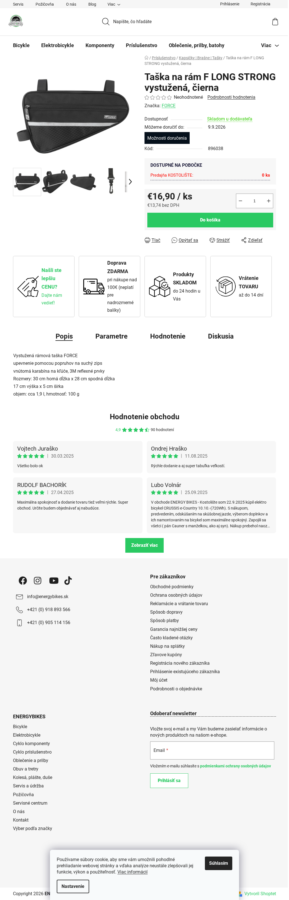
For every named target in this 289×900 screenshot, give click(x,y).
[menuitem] (21, 45)
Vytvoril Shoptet (260, 893)
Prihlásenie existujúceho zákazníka (185, 671)
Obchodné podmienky (172, 586)
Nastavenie (73, 886)
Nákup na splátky (167, 646)
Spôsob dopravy (166, 612)
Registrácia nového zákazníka (180, 663)
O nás (71, 4)
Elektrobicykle (26, 735)
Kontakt (21, 820)
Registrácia (260, 4)
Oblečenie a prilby (30, 760)
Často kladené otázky (171, 637)
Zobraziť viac (144, 545)
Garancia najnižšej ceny (174, 629)
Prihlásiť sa (169, 780)
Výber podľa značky (32, 828)
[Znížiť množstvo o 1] (240, 201)
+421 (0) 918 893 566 (48, 609)
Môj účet (158, 680)
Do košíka (210, 220)
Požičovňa (45, 4)
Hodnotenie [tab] (167, 336)
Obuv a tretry (25, 769)
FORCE (169, 105)
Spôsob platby (164, 620)
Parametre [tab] (111, 336)
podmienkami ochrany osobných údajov (235, 766)
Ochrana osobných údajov (176, 595)
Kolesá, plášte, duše (32, 777)
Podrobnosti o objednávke (176, 689)
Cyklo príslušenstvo (32, 752)
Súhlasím (218, 863)
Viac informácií (132, 872)
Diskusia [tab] (221, 336)
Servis (18, 4)
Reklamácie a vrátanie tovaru (179, 603)
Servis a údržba (28, 786)
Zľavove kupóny (166, 654)
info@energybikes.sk (47, 596)
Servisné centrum (30, 803)
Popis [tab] (64, 336)
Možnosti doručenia (167, 138)
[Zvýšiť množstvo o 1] (268, 201)
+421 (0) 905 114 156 (48, 622)
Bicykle (20, 726)
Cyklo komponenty (31, 743)
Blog (92, 4)
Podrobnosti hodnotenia (231, 97)
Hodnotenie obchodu (144, 416)
